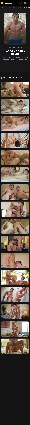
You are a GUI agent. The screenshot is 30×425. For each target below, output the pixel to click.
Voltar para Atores (15, 47)
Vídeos (14, 7)
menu (28, 3)
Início (3, 7)
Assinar (27, 7)
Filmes (8, 7)
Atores (20, 7)
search (21, 3)
